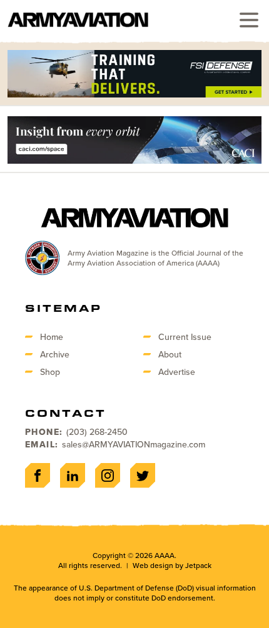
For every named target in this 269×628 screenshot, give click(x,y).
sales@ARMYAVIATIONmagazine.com (133, 444)
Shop (50, 372)
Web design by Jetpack (172, 565)
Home (51, 337)
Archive (54, 354)
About (169, 354)
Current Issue (184, 337)
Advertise (176, 372)
